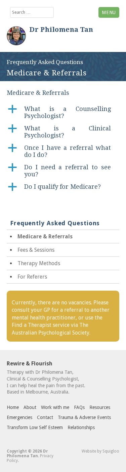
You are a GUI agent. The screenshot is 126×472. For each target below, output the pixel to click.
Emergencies (19, 417)
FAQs (79, 407)
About (30, 407)
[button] (63, 112)
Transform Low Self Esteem (35, 427)
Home (13, 407)
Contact (45, 417)
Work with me (55, 407)
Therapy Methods (38, 263)
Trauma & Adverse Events (84, 417)
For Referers (32, 277)
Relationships (81, 427)
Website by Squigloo (100, 451)
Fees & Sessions (35, 250)
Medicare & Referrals (45, 236)
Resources (99, 407)
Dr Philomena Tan (61, 29)
